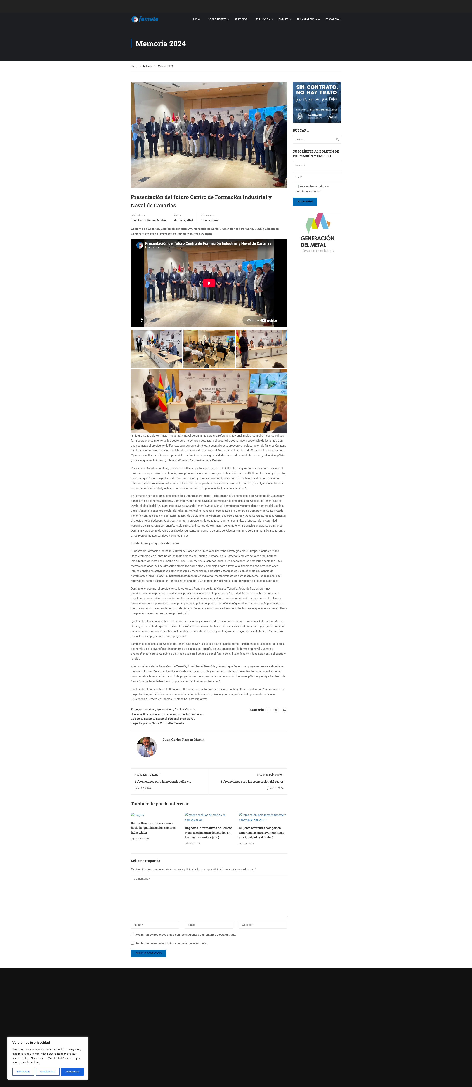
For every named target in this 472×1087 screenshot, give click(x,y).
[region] (47, 1058)
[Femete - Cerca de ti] (145, 19)
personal (173, 718)
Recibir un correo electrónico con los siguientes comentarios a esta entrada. (185, 934)
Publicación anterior (147, 774)
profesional (187, 718)
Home (134, 66)
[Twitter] (276, 710)
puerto (147, 723)
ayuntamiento (165, 709)
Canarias (136, 714)
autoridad (149, 709)
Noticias (147, 66)
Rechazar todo (47, 1071)
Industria (148, 718)
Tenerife (179, 723)
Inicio (196, 19)
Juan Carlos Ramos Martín (148, 220)
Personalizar (23, 1071)
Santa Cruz (159, 723)
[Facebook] (268, 710)
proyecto (136, 723)
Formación (262, 19)
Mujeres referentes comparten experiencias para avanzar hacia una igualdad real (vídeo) (261, 832)
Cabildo (179, 709)
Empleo (283, 19)
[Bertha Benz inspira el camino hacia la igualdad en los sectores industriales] (137, 815)
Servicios (241, 19)
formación (197, 714)
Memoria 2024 (165, 66)
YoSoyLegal (333, 19)
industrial (161, 718)
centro (159, 714)
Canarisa (148, 714)
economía (173, 714)
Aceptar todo (72, 1071)
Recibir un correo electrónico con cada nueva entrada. (171, 943)
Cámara (190, 709)
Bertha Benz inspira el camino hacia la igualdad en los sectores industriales (153, 827)
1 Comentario (209, 220)
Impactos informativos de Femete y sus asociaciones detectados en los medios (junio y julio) (208, 832)
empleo (185, 714)
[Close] (84, 1039)
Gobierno (136, 718)
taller (170, 723)
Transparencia (307, 19)
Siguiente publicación (270, 774)
